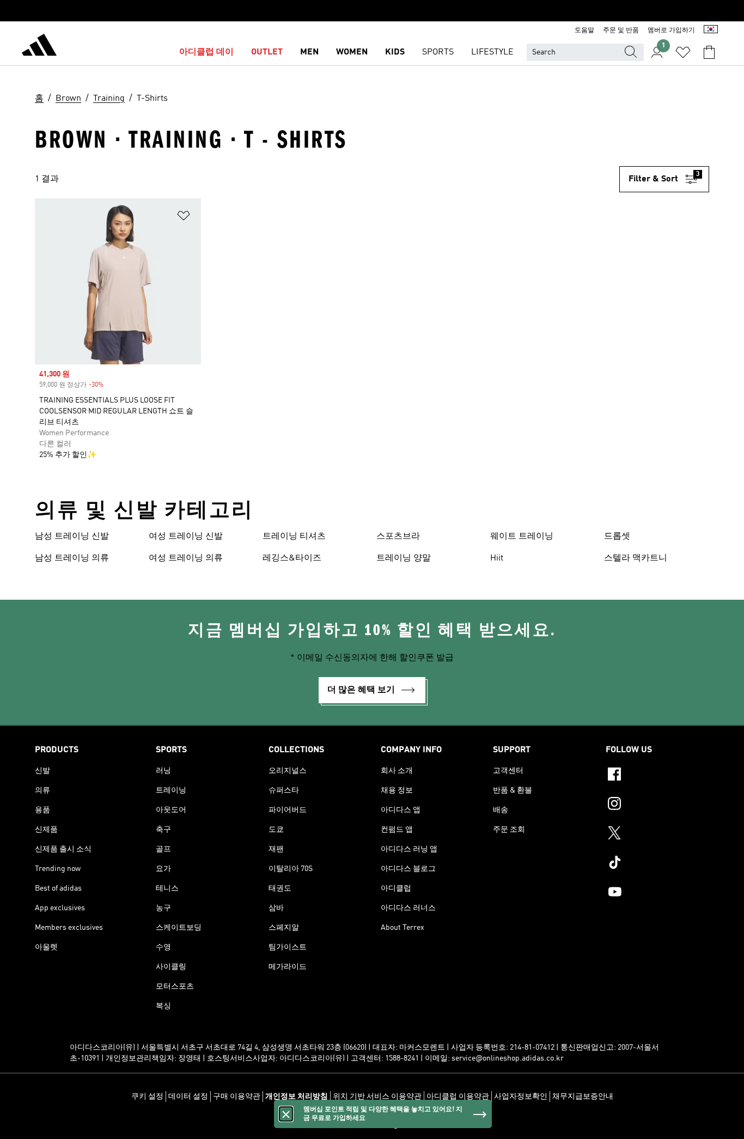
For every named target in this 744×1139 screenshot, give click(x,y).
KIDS (395, 52)
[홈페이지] (39, 47)
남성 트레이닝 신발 (72, 536)
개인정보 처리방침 (296, 1096)
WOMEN (352, 52)
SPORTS (438, 52)
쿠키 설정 (147, 1096)
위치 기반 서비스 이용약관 (377, 1096)
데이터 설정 (188, 1096)
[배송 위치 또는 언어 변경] (710, 30)
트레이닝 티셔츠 (294, 536)
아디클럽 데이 (206, 52)
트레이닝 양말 (403, 558)
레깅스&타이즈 (292, 558)
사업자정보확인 (520, 1096)
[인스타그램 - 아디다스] (657, 805)
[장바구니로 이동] (709, 52)
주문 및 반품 (621, 30)
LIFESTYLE (492, 52)
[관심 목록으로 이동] (683, 52)
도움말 (584, 30)
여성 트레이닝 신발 (186, 536)
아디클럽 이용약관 (457, 1096)
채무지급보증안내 (582, 1096)
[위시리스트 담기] (183, 217)
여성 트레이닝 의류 (186, 558)
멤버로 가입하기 (671, 30)
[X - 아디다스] (657, 834)
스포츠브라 (398, 536)
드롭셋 (617, 536)
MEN (309, 52)
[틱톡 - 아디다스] (657, 864)
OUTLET (267, 52)
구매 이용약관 (236, 1096)
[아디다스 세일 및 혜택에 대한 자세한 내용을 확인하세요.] (372, 11)
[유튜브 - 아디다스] (657, 893)
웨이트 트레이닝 (521, 536)
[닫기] (285, 1114)
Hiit (496, 558)
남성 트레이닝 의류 (72, 558)
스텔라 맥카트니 (635, 558)
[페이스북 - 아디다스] (657, 775)
